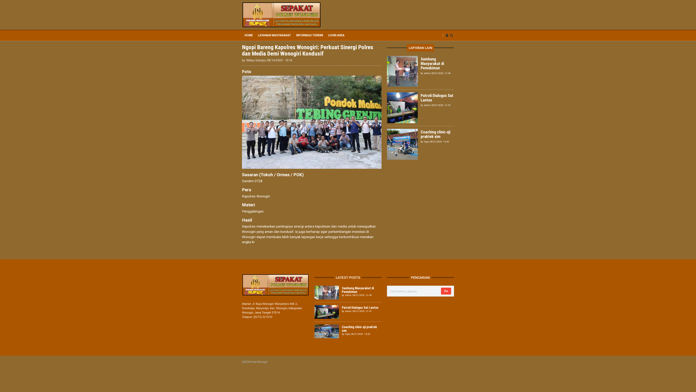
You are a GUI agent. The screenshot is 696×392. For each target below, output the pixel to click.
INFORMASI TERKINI (309, 35)
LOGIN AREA (336, 35)
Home (249, 35)
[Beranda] (281, 14)
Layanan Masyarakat (274, 35)
